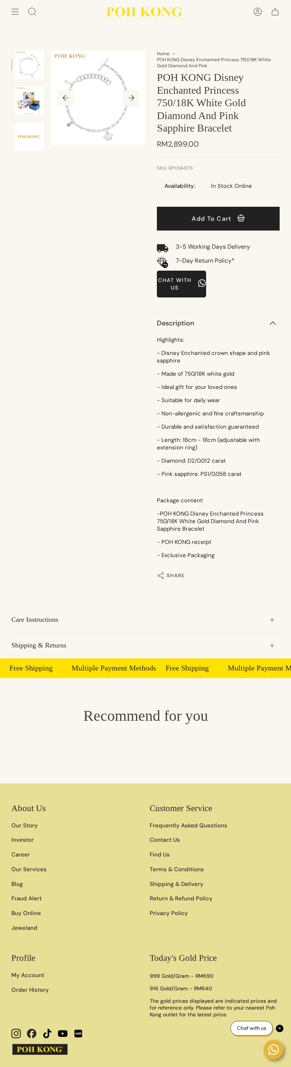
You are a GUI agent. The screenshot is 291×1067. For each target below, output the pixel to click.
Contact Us (165, 840)
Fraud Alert (26, 898)
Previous (65, 97)
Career (20, 854)
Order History (30, 990)
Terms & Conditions (177, 869)
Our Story (24, 825)
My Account (27, 975)
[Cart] (275, 11)
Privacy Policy (169, 913)
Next (131, 97)
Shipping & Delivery (176, 884)
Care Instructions (34, 619)
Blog (17, 884)
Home (163, 54)
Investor (22, 840)
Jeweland (24, 928)
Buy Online (26, 913)
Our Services (29, 869)
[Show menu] (15, 11)
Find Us (160, 854)
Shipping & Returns (38, 645)
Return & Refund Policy (181, 898)
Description (175, 323)
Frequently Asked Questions (188, 825)
